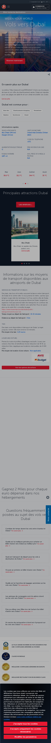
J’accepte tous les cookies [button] (25, 724)
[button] (25, 737)
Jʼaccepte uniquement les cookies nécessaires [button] (25, 730)
